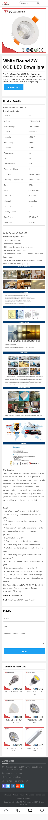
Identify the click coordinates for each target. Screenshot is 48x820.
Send (24, 651)
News (22, 795)
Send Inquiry (14, 87)
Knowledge (30, 795)
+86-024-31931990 (13, 773)
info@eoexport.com (13, 777)
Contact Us (40, 795)
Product (15, 795)
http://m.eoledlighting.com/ (16, 781)
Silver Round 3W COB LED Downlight (22, 600)
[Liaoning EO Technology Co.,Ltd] (5, 3)
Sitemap (28, 798)
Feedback (20, 798)
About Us (7, 795)
